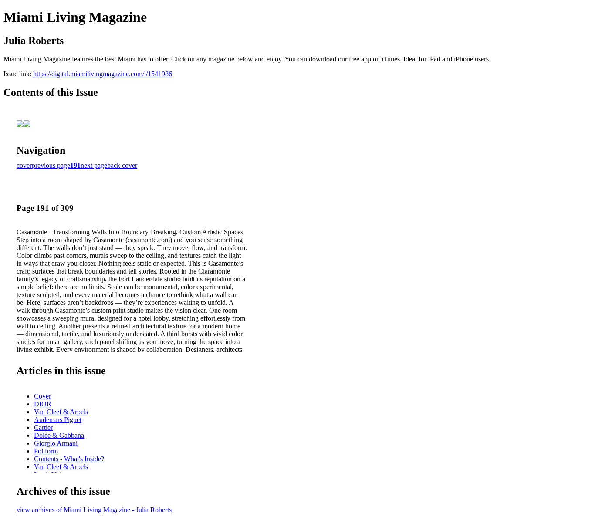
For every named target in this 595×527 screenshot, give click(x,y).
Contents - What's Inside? (69, 459)
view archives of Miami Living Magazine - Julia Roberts (94, 509)
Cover (42, 396)
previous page (51, 165)
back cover (122, 165)
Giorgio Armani (56, 443)
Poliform (46, 451)
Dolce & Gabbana (59, 435)
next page (94, 165)
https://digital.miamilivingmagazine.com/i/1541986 (102, 74)
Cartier (43, 427)
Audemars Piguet (57, 419)
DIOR (42, 404)
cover (24, 165)
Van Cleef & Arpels (61, 412)
